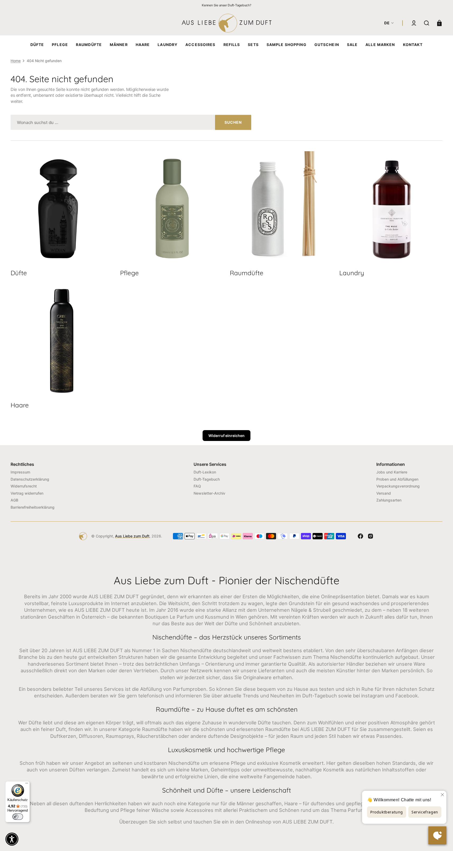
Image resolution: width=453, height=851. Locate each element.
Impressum (20, 472)
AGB (14, 500)
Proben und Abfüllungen (397, 479)
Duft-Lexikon (205, 472)
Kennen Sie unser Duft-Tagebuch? (226, 5)
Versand (383, 493)
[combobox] (131, 122)
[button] (414, 23)
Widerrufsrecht (24, 486)
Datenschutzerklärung (30, 479)
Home (16, 60)
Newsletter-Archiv (209, 493)
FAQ (197, 486)
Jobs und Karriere (391, 472)
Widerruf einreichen (226, 435)
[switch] (17, 816)
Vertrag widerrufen (27, 493)
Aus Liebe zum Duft (132, 536)
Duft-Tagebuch (207, 479)
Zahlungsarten (388, 500)
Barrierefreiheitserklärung (32, 507)
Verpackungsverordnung (398, 486)
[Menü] (27, 784)
